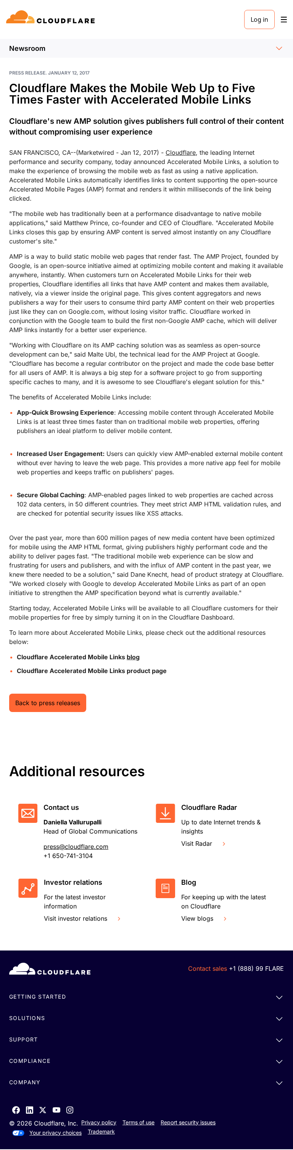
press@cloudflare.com (75, 846)
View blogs (197, 918)
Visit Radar (196, 843)
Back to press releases (47, 703)
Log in (259, 19)
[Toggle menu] (284, 19)
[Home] (51, 19)
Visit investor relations (75, 918)
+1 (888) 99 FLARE (256, 968)
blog (133, 657)
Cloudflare (181, 152)
